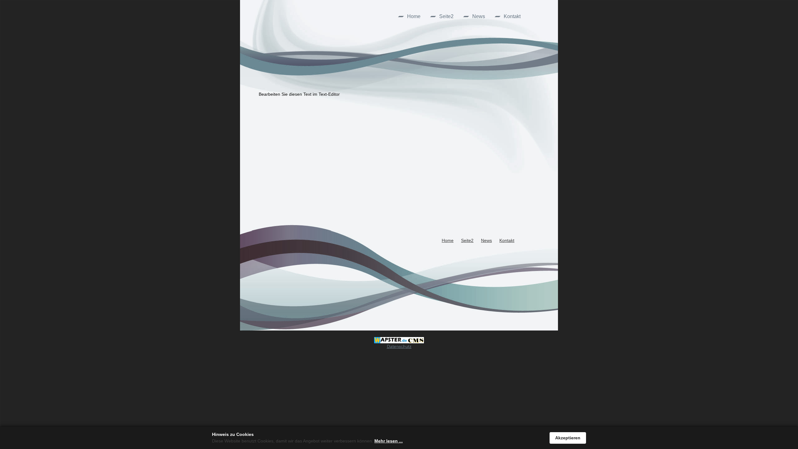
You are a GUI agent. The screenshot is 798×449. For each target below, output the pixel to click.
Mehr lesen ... (388, 440)
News (478, 16)
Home (414, 16)
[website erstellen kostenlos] (399, 339)
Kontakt (512, 16)
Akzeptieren (567, 437)
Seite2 (446, 16)
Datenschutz (399, 346)
